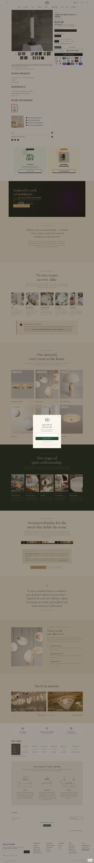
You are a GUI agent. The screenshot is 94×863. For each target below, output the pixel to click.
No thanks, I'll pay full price (47, 441)
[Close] (59, 417)
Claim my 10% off (47, 438)
